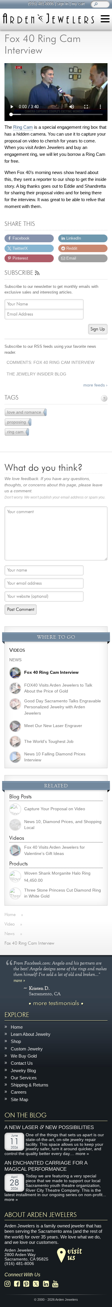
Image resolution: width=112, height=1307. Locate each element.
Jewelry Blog (23, 1070)
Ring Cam (23, 127)
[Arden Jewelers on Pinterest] (28, 1284)
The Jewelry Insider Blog (36, 374)
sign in (62, 3)
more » (19, 980)
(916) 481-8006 (41, 3)
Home (17, 1027)
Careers (19, 1092)
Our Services (24, 1077)
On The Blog (25, 1115)
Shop (16, 1041)
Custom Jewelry (27, 1048)
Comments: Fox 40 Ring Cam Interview (50, 362)
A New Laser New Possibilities (49, 1127)
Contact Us (22, 1063)
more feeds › (95, 385)
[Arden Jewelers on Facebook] (18, 1284)
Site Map (19, 1099)
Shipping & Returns (29, 1084)
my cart (78, 3)
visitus (74, 1253)
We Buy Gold (24, 1055)
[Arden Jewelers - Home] (48, 18)
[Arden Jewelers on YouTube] (57, 1284)
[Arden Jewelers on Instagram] (9, 1284)
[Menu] (105, 19)
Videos (17, 650)
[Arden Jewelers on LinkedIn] (47, 1284)
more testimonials (56, 1003)
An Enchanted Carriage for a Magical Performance (45, 1166)
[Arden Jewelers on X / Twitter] (38, 1284)
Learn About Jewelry (30, 1034)
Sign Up (97, 329)
